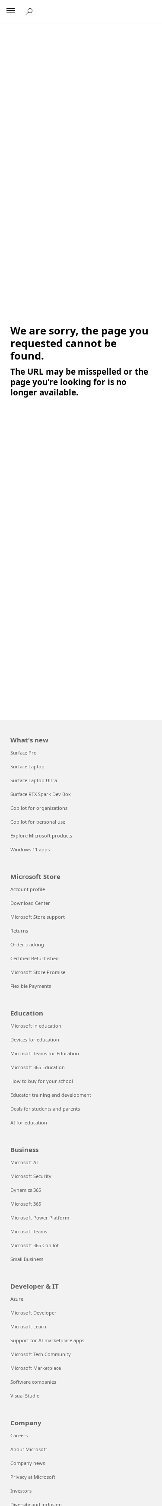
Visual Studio (25, 1395)
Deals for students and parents (45, 1108)
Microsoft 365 (25, 1203)
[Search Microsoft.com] (30, 11)
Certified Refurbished (34, 958)
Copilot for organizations (38, 808)
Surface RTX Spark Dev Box (40, 794)
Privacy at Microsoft (32, 1477)
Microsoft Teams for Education (44, 1053)
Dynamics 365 (25, 1190)
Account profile (27, 889)
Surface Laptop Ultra (33, 780)
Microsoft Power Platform (39, 1217)
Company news (27, 1463)
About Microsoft (28, 1449)
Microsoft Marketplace (35, 1368)
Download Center (30, 903)
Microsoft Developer (33, 1312)
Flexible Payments (30, 986)
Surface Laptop (27, 766)
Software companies (33, 1382)
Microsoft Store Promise (37, 972)
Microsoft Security (30, 1176)
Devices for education (34, 1039)
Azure (16, 1299)
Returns (19, 930)
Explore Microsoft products (41, 835)
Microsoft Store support (37, 917)
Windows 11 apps (30, 849)
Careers (19, 1435)
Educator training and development (50, 1095)
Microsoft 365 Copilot (34, 1245)
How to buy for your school (41, 1081)
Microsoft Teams (28, 1231)
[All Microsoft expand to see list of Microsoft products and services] (10, 11)
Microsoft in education (35, 1025)
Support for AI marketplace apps (47, 1340)
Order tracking (27, 944)
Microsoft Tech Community (40, 1354)
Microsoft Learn (28, 1326)
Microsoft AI (24, 1162)
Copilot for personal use (37, 821)
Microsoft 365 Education (37, 1067)
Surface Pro (23, 752)
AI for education (28, 1122)
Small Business (26, 1259)
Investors (21, 1490)
